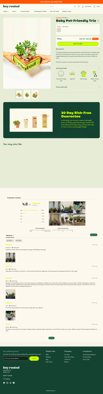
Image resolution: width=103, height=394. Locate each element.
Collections (25, 11)
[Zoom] (27, 53)
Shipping (48, 357)
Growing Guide (61, 68)
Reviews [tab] (10, 235)
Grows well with (61, 87)
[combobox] (63, 6)
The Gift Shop (54, 11)
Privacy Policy (87, 357)
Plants (5, 11)
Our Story (67, 354)
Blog (47, 359)
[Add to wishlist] (98, 20)
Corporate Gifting (40, 11)
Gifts (14, 11)
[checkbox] (18, 240)
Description (60, 49)
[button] (32, 210)
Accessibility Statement (89, 354)
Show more (51, 338)
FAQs (47, 354)
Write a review (94, 235)
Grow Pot (58, 30)
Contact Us (67, 359)
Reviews (66, 362)
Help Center (49, 362)
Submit (34, 358)
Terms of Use (86, 359)
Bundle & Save (66, 11)
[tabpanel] (51, 290)
